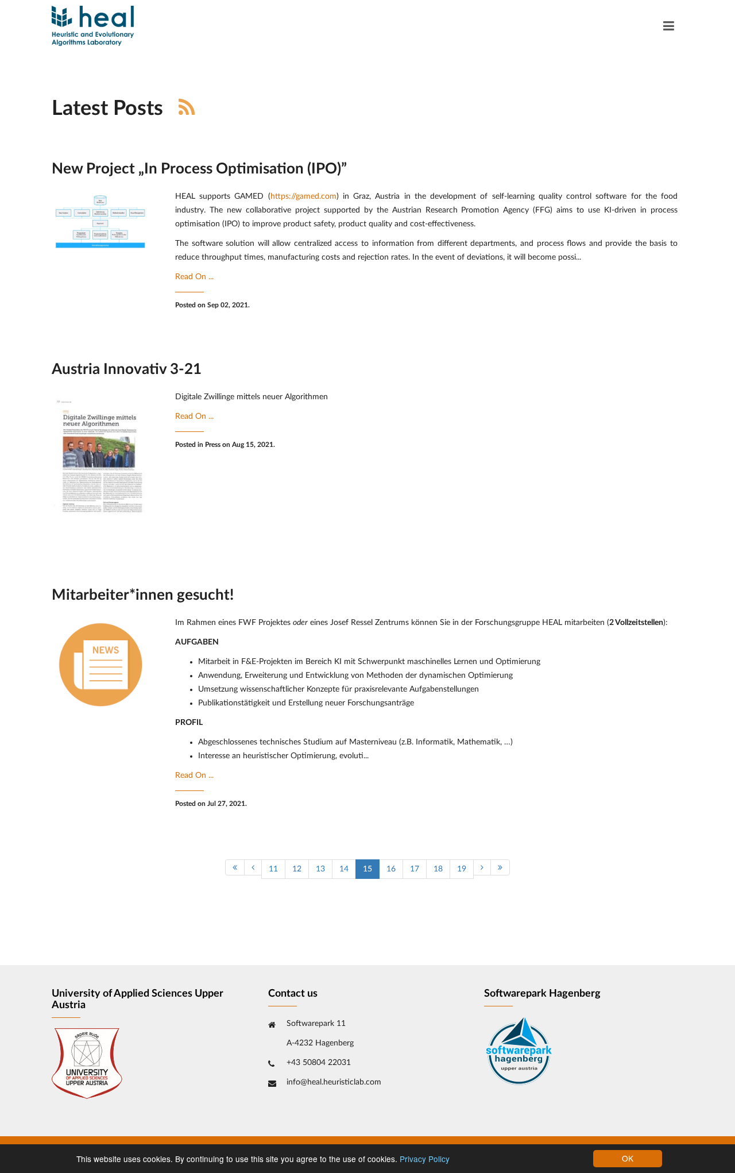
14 (344, 869)
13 (320, 869)
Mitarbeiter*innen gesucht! (143, 595)
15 (367, 869)
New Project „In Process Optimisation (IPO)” (199, 168)
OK (627, 1158)
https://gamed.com (303, 196)
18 (438, 869)
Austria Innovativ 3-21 (127, 369)
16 (391, 869)
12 (296, 869)
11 (273, 869)
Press (212, 444)
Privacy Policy (425, 1158)
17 (414, 869)
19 (461, 869)
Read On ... (194, 277)
